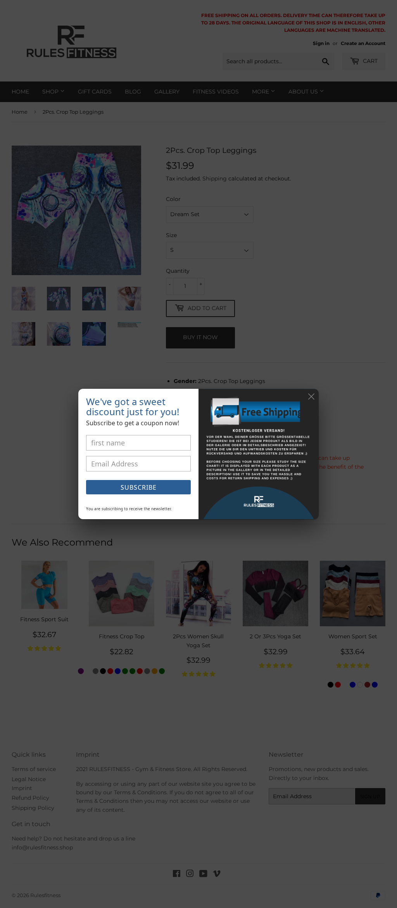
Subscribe (139, 487)
